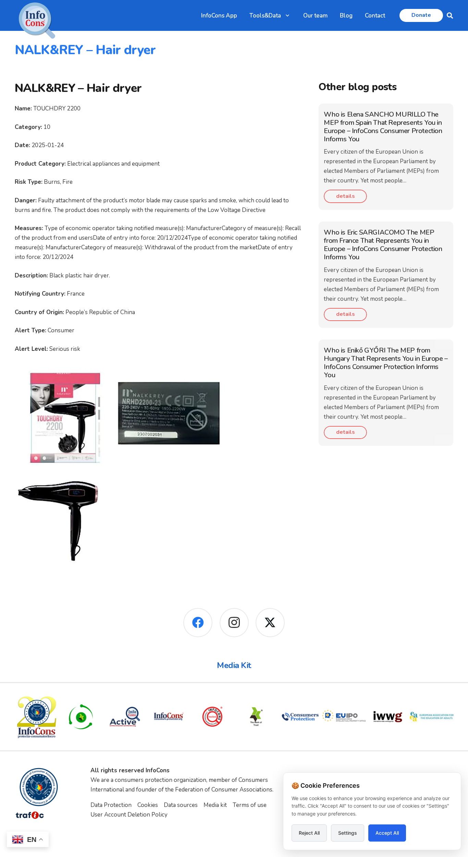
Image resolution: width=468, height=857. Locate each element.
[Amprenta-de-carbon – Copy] (81, 717)
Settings (347, 833)
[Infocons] (37, 717)
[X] (270, 622)
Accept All (387, 833)
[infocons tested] (212, 717)
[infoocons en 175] (168, 717)
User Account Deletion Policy (129, 815)
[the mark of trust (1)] (256, 717)
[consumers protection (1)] (300, 717)
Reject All (309, 833)
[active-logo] (125, 716)
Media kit (215, 805)
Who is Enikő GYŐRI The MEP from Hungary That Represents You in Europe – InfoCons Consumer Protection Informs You (385, 363)
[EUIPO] (344, 717)
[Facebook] (197, 622)
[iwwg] (388, 717)
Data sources (181, 805)
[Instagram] (234, 622)
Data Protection (111, 805)
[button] (287, 15)
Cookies (147, 805)
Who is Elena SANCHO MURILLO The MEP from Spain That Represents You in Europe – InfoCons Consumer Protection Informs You (383, 127)
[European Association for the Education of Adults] (432, 717)
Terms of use (250, 805)
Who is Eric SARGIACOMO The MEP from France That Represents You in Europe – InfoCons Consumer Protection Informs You (383, 245)
